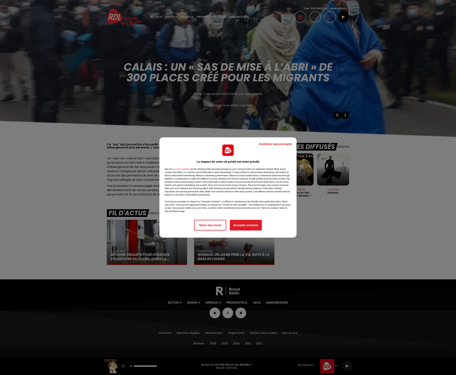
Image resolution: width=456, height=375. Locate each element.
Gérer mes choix (210, 225)
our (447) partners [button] (181, 168)
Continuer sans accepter (275, 144)
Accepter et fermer (245, 225)
